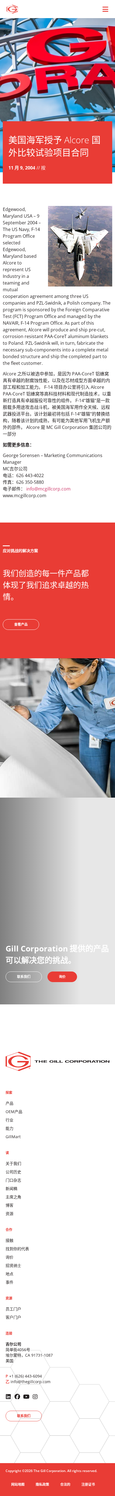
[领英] (8, 1397)
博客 (9, 1205)
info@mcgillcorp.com (48, 489)
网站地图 (18, 1484)
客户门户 (13, 1317)
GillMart (13, 1136)
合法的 (65, 1484)
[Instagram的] (35, 1397)
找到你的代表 (17, 1248)
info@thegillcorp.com (31, 1381)
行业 (9, 1120)
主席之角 (13, 1196)
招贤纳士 (13, 1265)
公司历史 (13, 1171)
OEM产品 (14, 1111)
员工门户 (13, 1309)
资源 (9, 1213)
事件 (9, 1282)
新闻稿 (11, 1188)
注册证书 (88, 1484)
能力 (9, 1128)
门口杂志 (13, 1180)
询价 (9, 1257)
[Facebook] (17, 1397)
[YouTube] (26, 1397)
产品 (9, 1103)
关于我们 (13, 1163)
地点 (9, 1273)
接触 (9, 1240)
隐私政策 (42, 1484)
